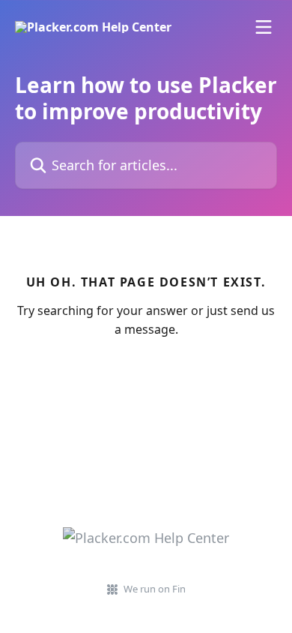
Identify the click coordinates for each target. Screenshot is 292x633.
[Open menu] (263, 27)
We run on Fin (155, 589)
